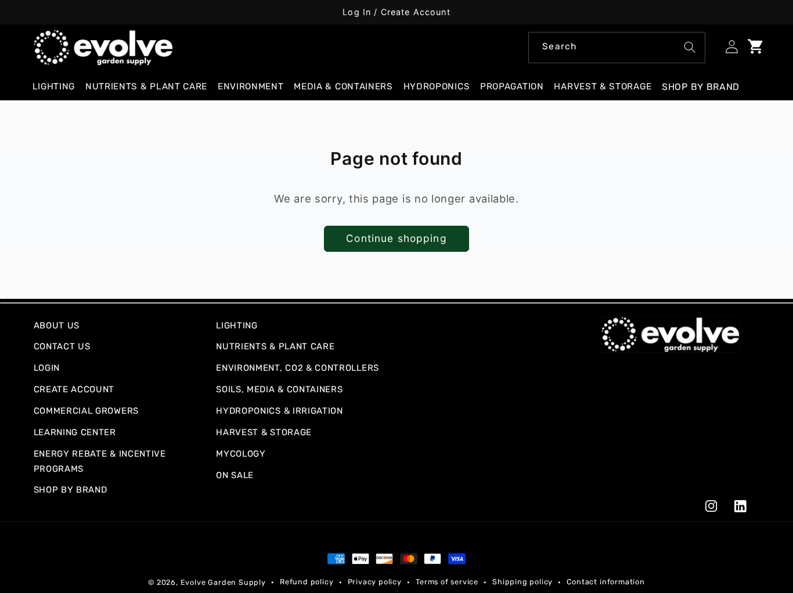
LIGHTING (237, 325)
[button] (58, 86)
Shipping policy (522, 581)
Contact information (605, 581)
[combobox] (617, 47)
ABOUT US (57, 325)
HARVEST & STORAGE (264, 432)
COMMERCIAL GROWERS (86, 411)
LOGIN (47, 368)
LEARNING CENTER (75, 432)
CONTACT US (62, 346)
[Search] (690, 47)
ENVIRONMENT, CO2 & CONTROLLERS (297, 368)
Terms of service (447, 581)
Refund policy (306, 581)
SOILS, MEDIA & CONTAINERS (279, 389)
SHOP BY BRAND (70, 489)
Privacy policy (375, 581)
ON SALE (235, 475)
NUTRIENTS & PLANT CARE (275, 346)
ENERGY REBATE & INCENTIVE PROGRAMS (100, 461)
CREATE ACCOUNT (74, 389)
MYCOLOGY (241, 454)
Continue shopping (396, 238)
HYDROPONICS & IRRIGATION (279, 411)
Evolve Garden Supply (223, 582)
